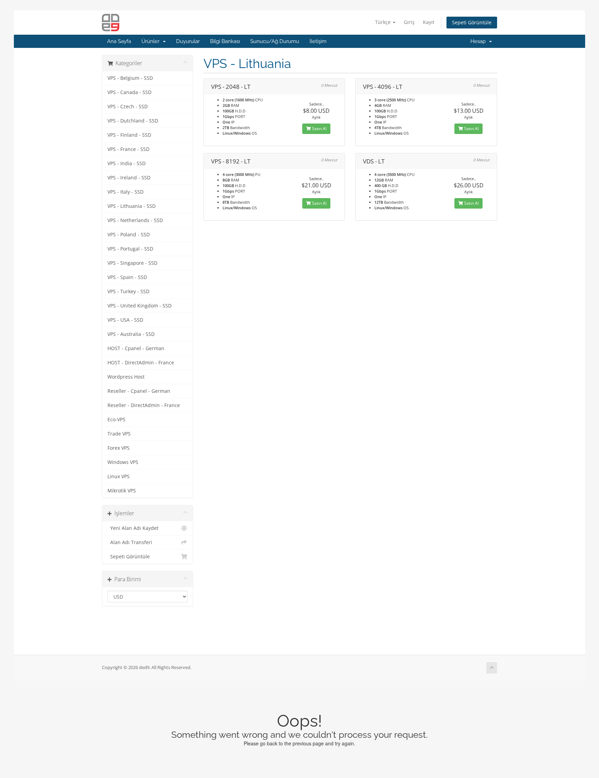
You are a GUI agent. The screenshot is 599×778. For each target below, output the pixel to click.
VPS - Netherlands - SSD (135, 220)
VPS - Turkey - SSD (128, 291)
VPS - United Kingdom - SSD (139, 306)
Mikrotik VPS (121, 491)
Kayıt (428, 22)
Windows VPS (122, 462)
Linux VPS (118, 476)
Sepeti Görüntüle (472, 22)
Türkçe (383, 22)
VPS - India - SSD (126, 163)
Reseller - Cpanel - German (138, 391)
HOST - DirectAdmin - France (140, 363)
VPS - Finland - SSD (129, 135)
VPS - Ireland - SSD (128, 178)
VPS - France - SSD (128, 149)
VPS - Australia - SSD (131, 334)
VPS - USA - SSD (125, 320)
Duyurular (188, 41)
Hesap (479, 41)
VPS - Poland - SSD (128, 234)
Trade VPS (119, 434)
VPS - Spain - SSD (127, 277)
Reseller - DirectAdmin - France (143, 405)
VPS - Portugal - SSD (130, 249)
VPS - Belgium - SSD (130, 78)
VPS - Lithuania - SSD (131, 206)
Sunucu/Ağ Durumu (274, 41)
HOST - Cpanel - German (135, 348)
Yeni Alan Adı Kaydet (132, 528)
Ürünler (151, 41)
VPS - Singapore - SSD (132, 263)
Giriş (409, 22)
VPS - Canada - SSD (129, 92)
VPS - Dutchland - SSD (132, 121)
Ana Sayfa (119, 41)
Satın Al (319, 129)
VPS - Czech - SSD (127, 106)
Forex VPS (118, 448)
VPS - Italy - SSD (125, 192)
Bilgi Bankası (225, 41)
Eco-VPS (116, 419)
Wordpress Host (126, 377)
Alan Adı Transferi (129, 542)
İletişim (318, 41)
